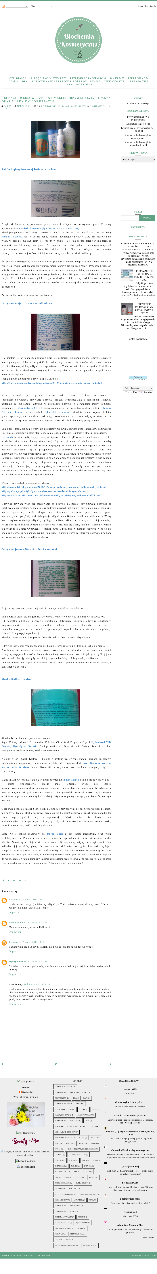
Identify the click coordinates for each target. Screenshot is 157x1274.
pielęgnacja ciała (62, 1104)
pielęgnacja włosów (100, 106)
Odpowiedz (15, 912)
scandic (72, 1160)
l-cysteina (78, 1200)
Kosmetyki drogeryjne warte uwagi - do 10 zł (138, 129)
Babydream (60, 1166)
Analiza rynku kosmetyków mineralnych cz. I (138, 136)
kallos (66, 106)
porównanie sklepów (64, 1109)
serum (57, 1126)
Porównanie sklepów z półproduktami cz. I (144, 275)
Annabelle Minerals (63, 1138)
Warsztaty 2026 (130, 1216)
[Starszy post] (110, 1064)
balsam (86, 1171)
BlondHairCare (130, 1182)
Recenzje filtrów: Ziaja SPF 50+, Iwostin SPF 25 (144, 309)
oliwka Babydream (63, 1239)
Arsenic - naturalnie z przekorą (130, 1115)
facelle (92, 1177)
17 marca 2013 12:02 (33, 899)
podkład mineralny (77, 1154)
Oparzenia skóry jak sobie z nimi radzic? (130, 1203)
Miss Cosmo (16, 922)
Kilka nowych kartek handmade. (130, 1106)
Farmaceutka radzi (130, 1198)
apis (75, 1171)
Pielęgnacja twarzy (48, 78)
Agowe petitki (130, 1089)
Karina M (27, 1092)
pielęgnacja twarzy (63, 1217)
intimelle (46, 106)
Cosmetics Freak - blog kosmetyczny (130, 1150)
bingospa (79, 1177)
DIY (25, 81)
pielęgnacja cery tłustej (65, 1211)
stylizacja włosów (63, 1228)
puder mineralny (62, 1222)
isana (94, 1109)
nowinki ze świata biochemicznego (81, 1149)
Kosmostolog (130, 1212)
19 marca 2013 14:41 (35, 961)
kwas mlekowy (61, 1200)
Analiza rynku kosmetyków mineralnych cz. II (138, 143)
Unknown (14, 899)
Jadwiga (74, 1166)
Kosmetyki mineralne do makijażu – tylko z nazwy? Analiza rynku (138, 246)
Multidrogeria (61, 1171)
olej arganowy (76, 1234)
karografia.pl (149, 1255)
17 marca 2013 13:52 (33, 941)
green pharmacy (84, 1115)
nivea (91, 1200)
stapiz (84, 1160)
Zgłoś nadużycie (138, 339)
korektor (59, 1121)
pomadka (59, 1160)
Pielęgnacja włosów (88, 78)
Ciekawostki (115, 81)
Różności (84, 84)
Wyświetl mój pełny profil (25, 1097)
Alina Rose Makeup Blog (130, 1225)
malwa (81, 1143)
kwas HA (69, 1143)
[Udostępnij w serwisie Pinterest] (25, 880)
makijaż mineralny (63, 1115)
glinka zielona (82, 1183)
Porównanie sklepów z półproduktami (65, 81)
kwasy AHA (59, 1234)
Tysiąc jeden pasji (130, 1166)
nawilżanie (74, 1121)
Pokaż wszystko (149, 1238)
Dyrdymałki (16, 961)
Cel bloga (18, 78)
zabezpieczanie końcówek (66, 1245)
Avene (95, 1160)
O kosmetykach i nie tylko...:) (130, 1102)
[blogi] (26, 1166)
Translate (148, 392)
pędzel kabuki (82, 1222)
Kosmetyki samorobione (138, 123)
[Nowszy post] (2, 1064)
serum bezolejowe (74, 1126)
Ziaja (4, 108)
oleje (87, 1121)
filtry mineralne (62, 1183)
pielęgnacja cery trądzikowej (67, 1205)
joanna (57, 106)
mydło (58, 1149)
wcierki (80, 1228)
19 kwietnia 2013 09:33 (37, 984)
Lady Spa (88, 1166)
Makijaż (117, 78)
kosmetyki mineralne (64, 1194)
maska (74, 106)
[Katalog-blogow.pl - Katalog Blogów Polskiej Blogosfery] (25, 1161)
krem (57, 1143)
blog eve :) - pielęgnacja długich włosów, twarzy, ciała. (130, 1132)
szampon (92, 1126)
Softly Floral (130, 1093)
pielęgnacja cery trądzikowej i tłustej (71, 1092)
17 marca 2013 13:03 (35, 922)
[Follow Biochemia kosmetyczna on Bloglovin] (138, 378)
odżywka (84, 106)
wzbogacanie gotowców (65, 1132)
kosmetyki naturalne (89, 1194)
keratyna (73, 1188)
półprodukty (60, 1098)
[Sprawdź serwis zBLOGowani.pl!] (25, 1133)
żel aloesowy (89, 1245)
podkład (81, 1217)
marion (94, 1143)
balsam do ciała (62, 1177)
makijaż (82, 1109)
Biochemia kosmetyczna (29, 1255)
